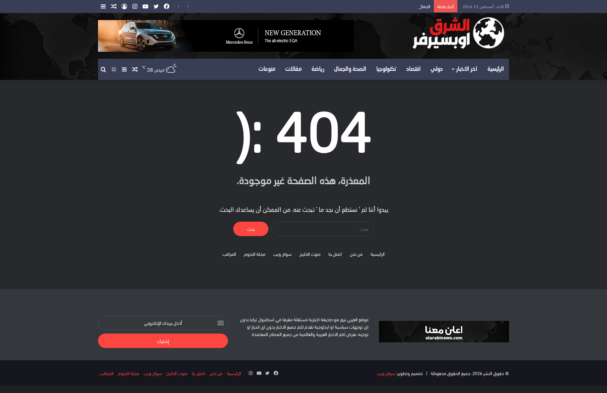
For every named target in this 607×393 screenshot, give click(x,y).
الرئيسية (496, 69)
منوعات (267, 69)
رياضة (318, 69)
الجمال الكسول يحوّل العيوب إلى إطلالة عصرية (390, 5)
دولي (437, 69)
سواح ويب (282, 253)
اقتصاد (413, 69)
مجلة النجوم (254, 253)
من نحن (356, 253)
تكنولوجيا (386, 69)
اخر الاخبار (466, 69)
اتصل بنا (335, 253)
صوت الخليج (310, 253)
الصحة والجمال (350, 69)
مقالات (293, 69)
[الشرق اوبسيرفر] (444, 33)
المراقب (229, 253)
